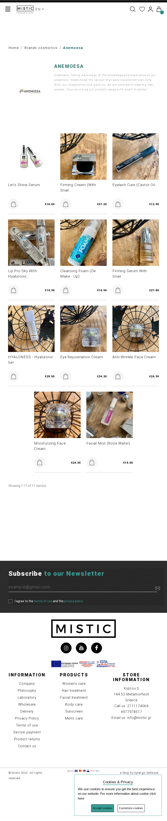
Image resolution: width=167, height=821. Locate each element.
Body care (74, 704)
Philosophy (27, 691)
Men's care (74, 718)
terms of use (43, 601)
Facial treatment (74, 697)
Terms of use (27, 725)
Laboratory (27, 697)
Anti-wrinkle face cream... (135, 357)
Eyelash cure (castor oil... (134, 185)
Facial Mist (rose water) (108, 443)
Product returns (27, 739)
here (81, 798)
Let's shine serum (24, 185)
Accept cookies (102, 808)
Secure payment (27, 732)
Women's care (74, 684)
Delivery (27, 711)
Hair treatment (74, 691)
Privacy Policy (27, 718)
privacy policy (73, 601)
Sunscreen (74, 711)
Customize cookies (131, 808)
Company (27, 684)
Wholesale (27, 704)
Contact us (27, 746)
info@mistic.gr (139, 718)
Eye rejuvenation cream (81, 357)
